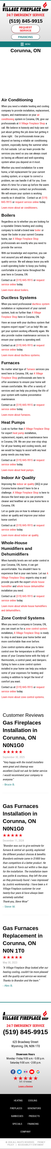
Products (34, 1116)
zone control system (36, 628)
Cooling (32, 1100)
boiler (38, 230)
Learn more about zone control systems (22, 697)
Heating (18, 1100)
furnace (31, 369)
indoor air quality (25, 484)
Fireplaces (16, 1108)
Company (25, 1131)
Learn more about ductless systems (20, 355)
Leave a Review (25, 1086)
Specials (17, 1124)
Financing (33, 1124)
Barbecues (17, 1116)
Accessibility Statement (31, 1144)
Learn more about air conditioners (19, 207)
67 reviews (28, 1082)
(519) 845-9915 (26, 21)
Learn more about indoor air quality (19, 535)
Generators (34, 1108)
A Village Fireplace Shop (32, 123)
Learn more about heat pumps (17, 470)
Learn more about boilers (14, 290)
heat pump (18, 433)
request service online (27, 202)
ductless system (41, 304)
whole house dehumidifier (30, 586)
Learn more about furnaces (15, 414)
